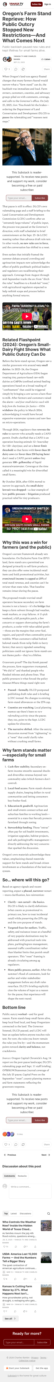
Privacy (34, 1357)
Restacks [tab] (22, 1176)
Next (44, 1155)
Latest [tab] (14, 1213)
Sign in (47, 4)
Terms (43, 1357)
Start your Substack (19, 1368)
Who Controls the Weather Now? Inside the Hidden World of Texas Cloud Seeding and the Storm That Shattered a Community (19, 1225)
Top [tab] (6, 1213)
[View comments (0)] (16, 69)
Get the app (42, 1368)
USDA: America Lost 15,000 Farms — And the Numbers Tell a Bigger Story (19, 1258)
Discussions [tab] (25, 1213)
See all (8, 1318)
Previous (12, 1155)
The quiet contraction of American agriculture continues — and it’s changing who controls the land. (19, 1267)
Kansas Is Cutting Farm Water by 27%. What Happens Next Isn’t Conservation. (17, 1290)
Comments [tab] (9, 1176)
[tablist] (15, 1176)
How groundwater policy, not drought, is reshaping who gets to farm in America (18, 1299)
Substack (12, 1375)
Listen (47, 59)
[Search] (49, 1214)
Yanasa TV (19, 56)
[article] (27, 1234)
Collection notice (27, 1360)
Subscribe (36, 4)
